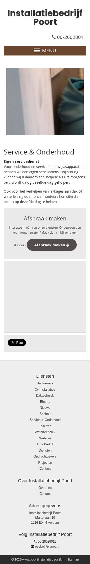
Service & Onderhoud (45, 420)
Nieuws (45, 408)
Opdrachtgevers (45, 456)
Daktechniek (45, 395)
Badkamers (45, 383)
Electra (45, 402)
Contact (45, 468)
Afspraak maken (50, 244)
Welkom (45, 438)
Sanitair (45, 414)
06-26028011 (46, 541)
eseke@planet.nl (46, 546)
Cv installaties (45, 389)
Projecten (45, 462)
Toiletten (45, 426)
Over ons (45, 488)
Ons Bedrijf (45, 444)
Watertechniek (45, 432)
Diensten (45, 450)
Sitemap (73, 559)
